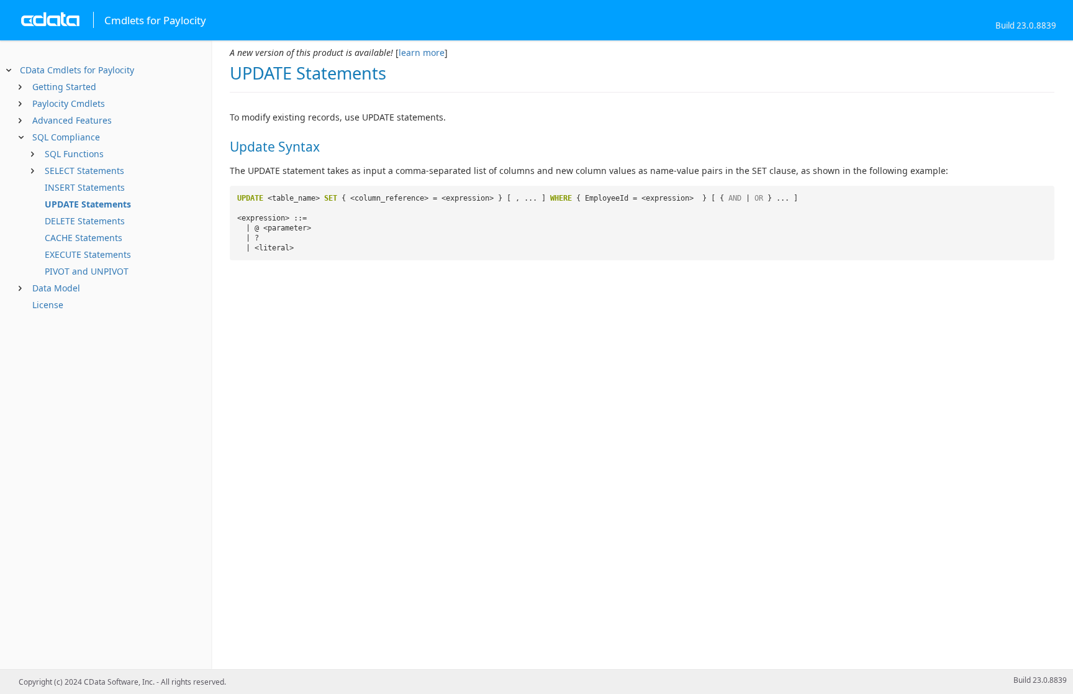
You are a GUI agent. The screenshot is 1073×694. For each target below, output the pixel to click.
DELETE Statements (85, 221)
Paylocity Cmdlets (68, 103)
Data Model (56, 288)
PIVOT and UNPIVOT (87, 271)
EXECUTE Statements (88, 254)
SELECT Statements (84, 170)
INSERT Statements (85, 187)
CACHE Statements (83, 238)
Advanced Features (72, 120)
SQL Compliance (66, 137)
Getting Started (64, 87)
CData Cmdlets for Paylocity (77, 70)
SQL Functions (74, 154)
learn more (422, 52)
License (47, 305)
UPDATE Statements (88, 204)
